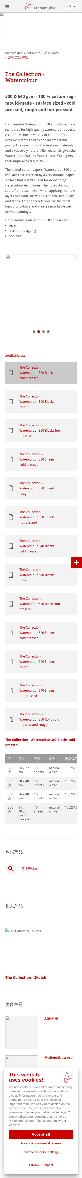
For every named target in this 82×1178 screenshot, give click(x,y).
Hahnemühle (13, 53)
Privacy (34, 1165)
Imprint (48, 1165)
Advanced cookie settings (41, 1152)
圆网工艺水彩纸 (18, 57)
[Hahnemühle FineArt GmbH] (40, 6)
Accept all (41, 1134)
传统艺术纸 (33, 53)
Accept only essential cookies (41, 1143)
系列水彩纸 (52, 53)
